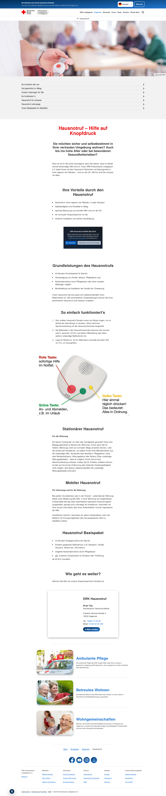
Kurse (114, 12)
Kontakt (106, 774)
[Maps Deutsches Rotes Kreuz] (94, 760)
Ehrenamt (106, 12)
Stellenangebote (130, 774)
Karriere (126, 12)
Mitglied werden (47, 774)
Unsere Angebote (69, 774)
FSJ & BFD (129, 782)
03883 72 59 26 (94, 621)
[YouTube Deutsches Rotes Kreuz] (79, 760)
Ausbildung (129, 778)
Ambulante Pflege (92, 658)
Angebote (97, 12)
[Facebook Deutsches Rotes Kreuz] (72, 760)
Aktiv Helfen (46, 778)
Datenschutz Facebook (91, 778)
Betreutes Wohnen (92, 689)
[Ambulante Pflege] (55, 662)
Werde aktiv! (134, 12)
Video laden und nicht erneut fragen (89, 243)
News (119, 12)
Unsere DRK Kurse (69, 778)
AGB (85, 782)
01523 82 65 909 (96, 623)
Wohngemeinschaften (95, 719)
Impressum (108, 778)
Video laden (72, 243)
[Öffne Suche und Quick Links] (142, 12)
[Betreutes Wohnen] (55, 692)
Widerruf (24, 777)
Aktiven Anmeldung (49, 782)
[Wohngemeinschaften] (55, 723)
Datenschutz (88, 774)
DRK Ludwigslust (86, 12)
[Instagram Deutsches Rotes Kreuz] (87, 760)
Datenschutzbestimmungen (77, 238)
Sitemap (107, 782)
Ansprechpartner (68, 782)
